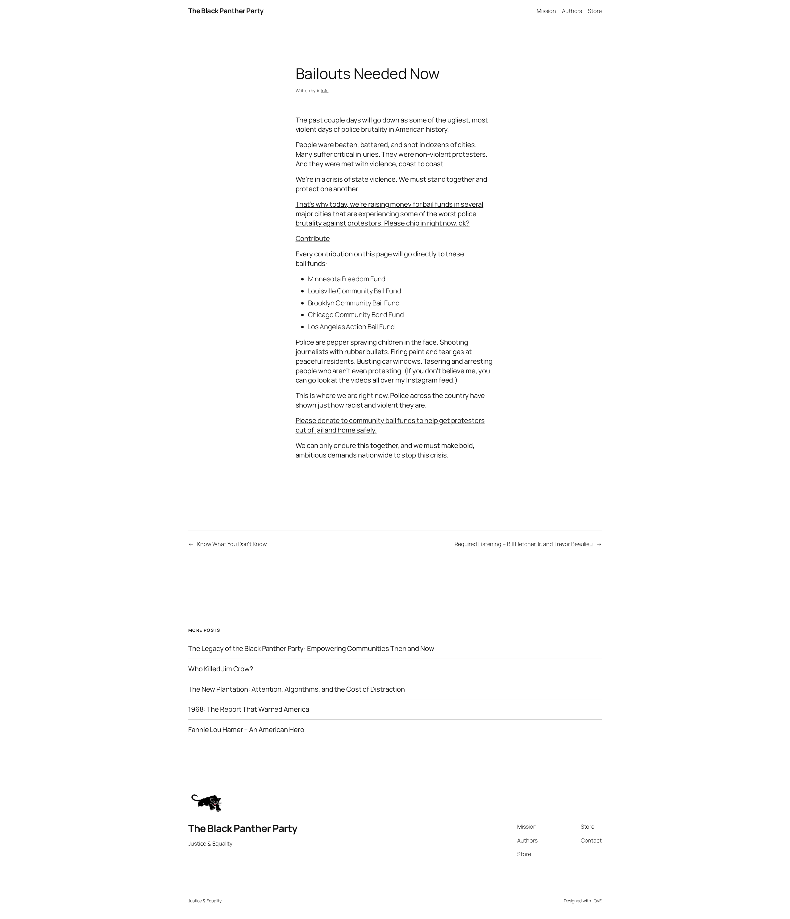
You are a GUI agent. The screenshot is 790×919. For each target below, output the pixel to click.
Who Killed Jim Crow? (220, 669)
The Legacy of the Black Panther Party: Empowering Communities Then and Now (311, 648)
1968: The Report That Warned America (248, 709)
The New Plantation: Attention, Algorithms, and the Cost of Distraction (296, 689)
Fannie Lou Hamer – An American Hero (246, 730)
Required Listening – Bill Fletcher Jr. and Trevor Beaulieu (524, 544)
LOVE (597, 901)
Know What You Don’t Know (232, 544)
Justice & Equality (205, 901)
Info (325, 90)
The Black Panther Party (226, 10)
